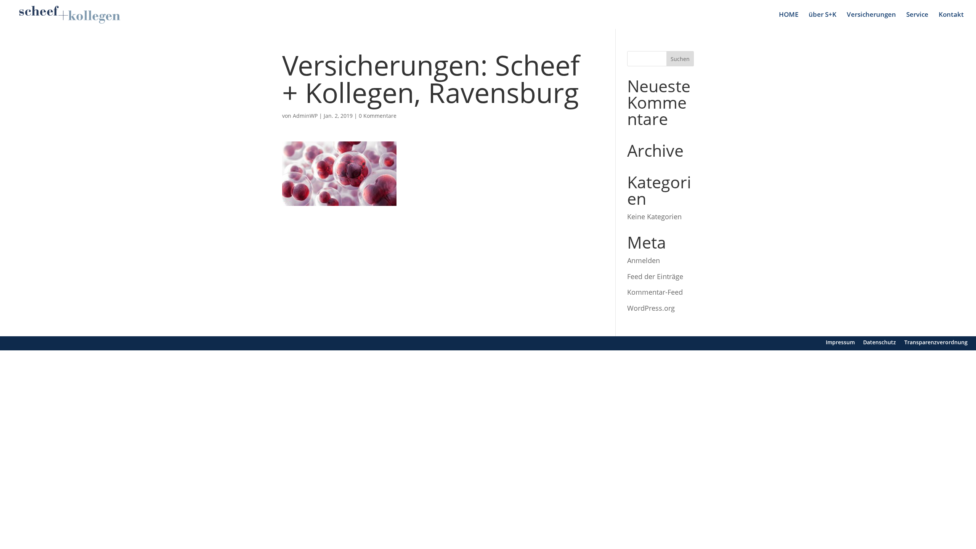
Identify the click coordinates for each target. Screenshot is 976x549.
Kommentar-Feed (655, 292)
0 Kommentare (377, 115)
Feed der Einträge (655, 276)
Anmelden (643, 260)
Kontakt (951, 15)
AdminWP (305, 115)
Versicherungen (871, 15)
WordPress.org (651, 308)
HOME (788, 15)
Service (917, 15)
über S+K (822, 15)
